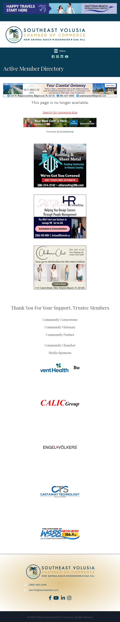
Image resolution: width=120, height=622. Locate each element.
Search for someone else (60, 112)
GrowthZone (67, 131)
